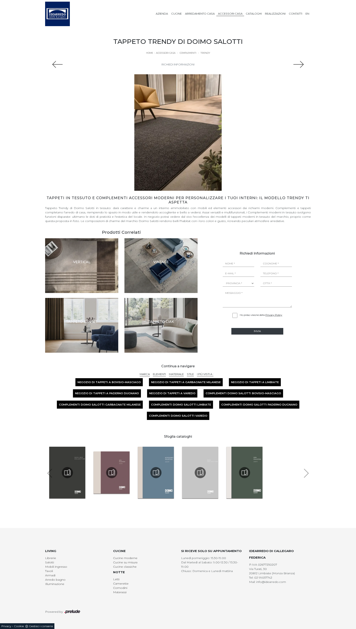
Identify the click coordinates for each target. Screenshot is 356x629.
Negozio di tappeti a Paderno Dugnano (107, 393)
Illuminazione (54, 584)
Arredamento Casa (200, 13)
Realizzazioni (275, 13)
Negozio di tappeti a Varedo (172, 393)
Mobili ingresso (56, 567)
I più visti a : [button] (205, 374)
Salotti (49, 562)
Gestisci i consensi (41, 626)
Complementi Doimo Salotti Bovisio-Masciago (243, 393)
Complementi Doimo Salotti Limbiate (181, 404)
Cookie (19, 626)
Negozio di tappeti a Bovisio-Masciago (109, 382)
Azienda (162, 13)
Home (149, 52)
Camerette (121, 583)
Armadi (50, 575)
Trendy (205, 52)
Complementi (188, 52)
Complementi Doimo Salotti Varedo (178, 415)
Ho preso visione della (261, 314)
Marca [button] (145, 374)
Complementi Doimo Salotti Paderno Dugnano (259, 404)
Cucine (176, 13)
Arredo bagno (55, 579)
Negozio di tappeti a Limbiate (255, 382)
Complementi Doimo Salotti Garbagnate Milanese (100, 404)
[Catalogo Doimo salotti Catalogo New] (200, 472)
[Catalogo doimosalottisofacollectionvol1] (244, 472)
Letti (116, 579)
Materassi (119, 592)
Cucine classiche (125, 567)
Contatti (295, 13)
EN (307, 13)
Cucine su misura (125, 562)
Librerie (50, 558)
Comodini (120, 588)
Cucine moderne (125, 558)
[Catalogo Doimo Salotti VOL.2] (112, 472)
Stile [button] (190, 374)
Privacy (6, 626)
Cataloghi (254, 13)
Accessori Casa (230, 13)
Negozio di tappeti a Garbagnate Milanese (186, 382)
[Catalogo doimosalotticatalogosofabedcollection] (67, 472)
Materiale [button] (176, 374)
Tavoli (49, 571)
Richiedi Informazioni (178, 64)
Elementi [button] (159, 374)
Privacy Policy (273, 314)
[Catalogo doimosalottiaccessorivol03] (156, 472)
